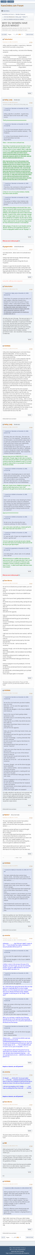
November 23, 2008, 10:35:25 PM (10, 427)
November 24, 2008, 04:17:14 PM (10, 817)
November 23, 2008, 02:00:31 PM (10, 289)
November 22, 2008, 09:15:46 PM (10, 249)
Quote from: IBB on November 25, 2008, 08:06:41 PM (18, 1188)
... (15, 34)
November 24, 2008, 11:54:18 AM (10, 693)
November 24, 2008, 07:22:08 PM (10, 865)
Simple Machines (21, 1249)
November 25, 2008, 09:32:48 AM (10, 1104)
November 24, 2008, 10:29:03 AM (10, 583)
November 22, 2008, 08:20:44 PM (10, 102)
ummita (7, 935)
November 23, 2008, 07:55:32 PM (10, 348)
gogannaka (8, 246)
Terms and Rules (16, 1247)
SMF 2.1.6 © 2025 (14, 1249)
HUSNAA (7, 346)
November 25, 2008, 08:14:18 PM (10, 1184)
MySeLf (6, 815)
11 (22, 34)
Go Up (3, 1237)
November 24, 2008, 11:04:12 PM (10, 1074)
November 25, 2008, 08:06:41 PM (10, 1145)
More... (30, 93)
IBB (5, 1143)
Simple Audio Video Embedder (17, 1251)
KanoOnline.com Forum (12, 5)
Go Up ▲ (23, 1247)
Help (10, 1247)
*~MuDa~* (24, 17)
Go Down (4, 34)
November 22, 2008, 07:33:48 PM (10, 42)
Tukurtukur (8, 39)
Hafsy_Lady (18, 17)
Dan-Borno (8, 581)
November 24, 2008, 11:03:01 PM (10, 938)
